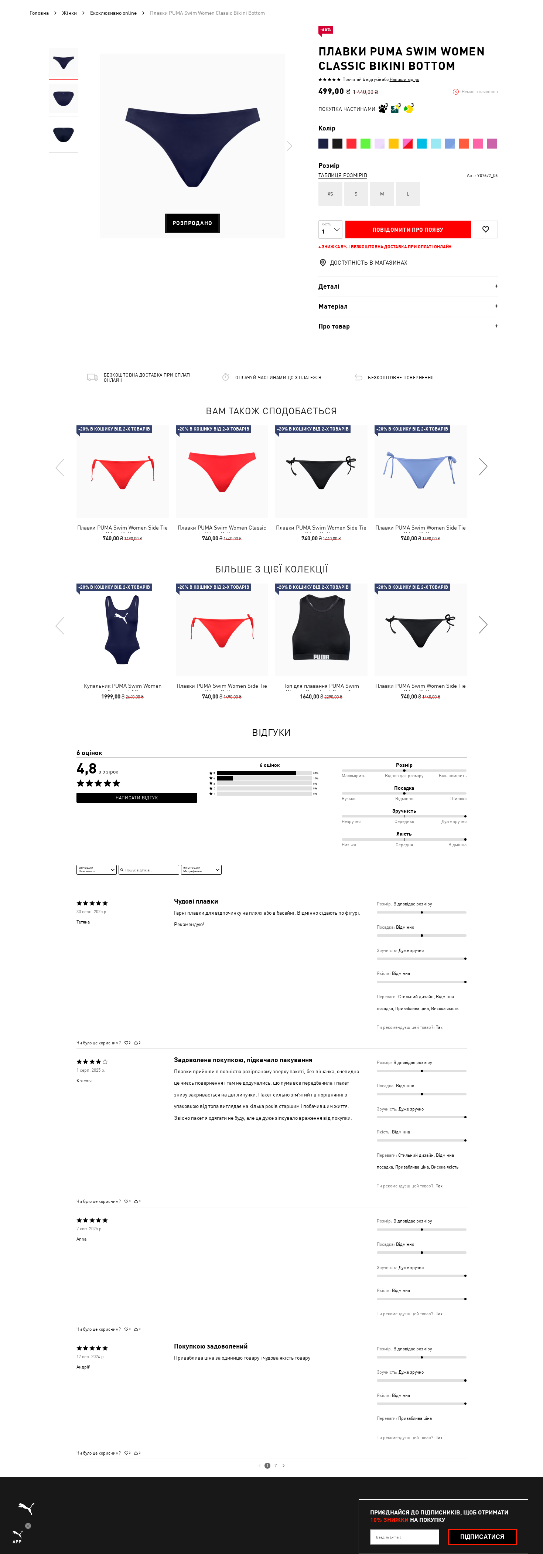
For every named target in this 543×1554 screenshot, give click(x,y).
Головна (39, 13)
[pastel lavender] (379, 143)
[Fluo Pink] (478, 143)
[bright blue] (421, 143)
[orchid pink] (407, 143)
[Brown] (463, 143)
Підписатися (482, 1537)
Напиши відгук (404, 79)
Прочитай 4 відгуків (361, 79)
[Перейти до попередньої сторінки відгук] (259, 1466)
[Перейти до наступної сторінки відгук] (283, 1466)
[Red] (351, 143)
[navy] (323, 143)
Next (289, 146)
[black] (337, 143)
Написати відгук (137, 797)
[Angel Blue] (435, 143)
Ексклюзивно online (113, 13)
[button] (269, 773)
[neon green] (365, 143)
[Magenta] (492, 143)
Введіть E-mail (388, 1537)
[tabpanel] (192, 146)
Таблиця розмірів (342, 175)
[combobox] (96, 869)
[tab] (408, 286)
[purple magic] (449, 143)
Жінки (69, 13)
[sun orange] (393, 143)
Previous (60, 467)
